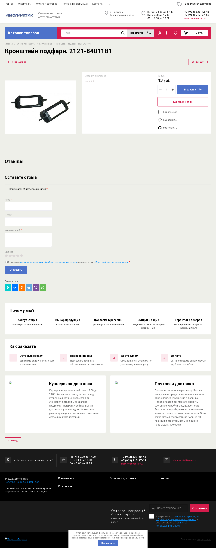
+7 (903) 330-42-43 (196, 11)
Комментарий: (13, 230)
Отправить (15, 269)
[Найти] (123, 33)
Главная (9, 3)
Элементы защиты (26, 44)
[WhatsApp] (43, 287)
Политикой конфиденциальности (112, 262)
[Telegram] (29, 287)
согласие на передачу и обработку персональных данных (48, 262)
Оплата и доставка (46, 3)
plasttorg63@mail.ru (184, 460)
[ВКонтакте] (15, 287)
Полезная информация (75, 3)
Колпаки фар (45, 44)
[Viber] (36, 287)
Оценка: (9, 252)
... (109, 3)
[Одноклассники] (22, 287)
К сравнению (170, 112)
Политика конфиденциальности (22, 482)
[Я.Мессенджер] (8, 287)
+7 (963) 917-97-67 (196, 14)
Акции (165, 478)
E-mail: (8, 215)
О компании (24, 3)
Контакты (97, 3)
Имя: (8, 200)
